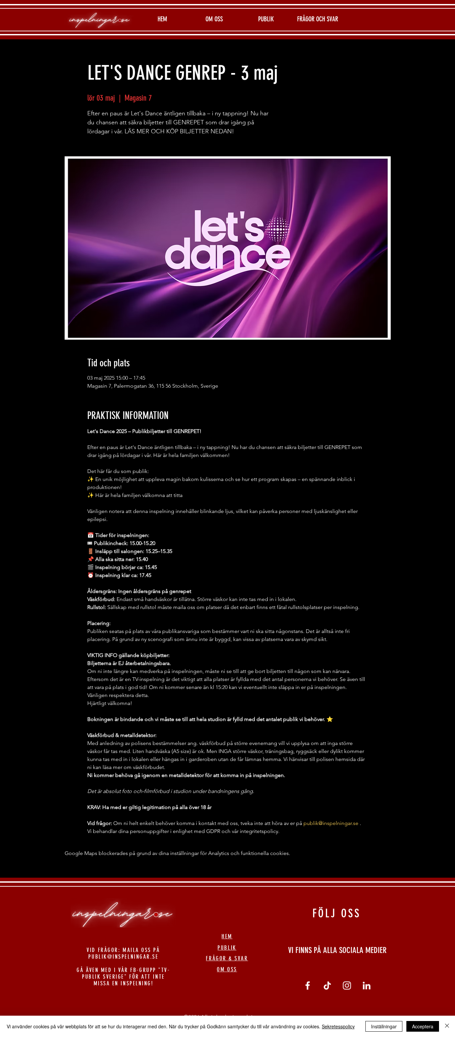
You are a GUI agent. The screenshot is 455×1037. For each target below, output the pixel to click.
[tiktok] (327, 985)
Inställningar (384, 1026)
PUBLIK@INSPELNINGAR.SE (123, 956)
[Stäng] (447, 1026)
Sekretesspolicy (338, 1026)
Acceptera (422, 1026)
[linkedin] (366, 985)
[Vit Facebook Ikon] (307, 985)
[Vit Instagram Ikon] (346, 985)
